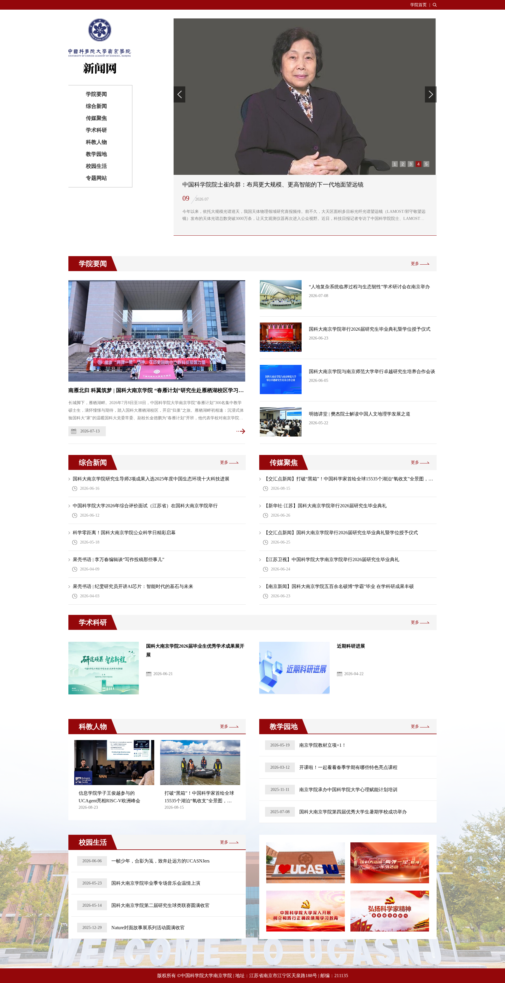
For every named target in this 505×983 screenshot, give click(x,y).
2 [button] (403, 164)
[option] (305, 127)
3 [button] (410, 164)
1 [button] (395, 164)
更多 (415, 263)
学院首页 (418, 5)
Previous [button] (179, 94)
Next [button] (431, 94)
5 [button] (426, 164)
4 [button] (418, 164)
